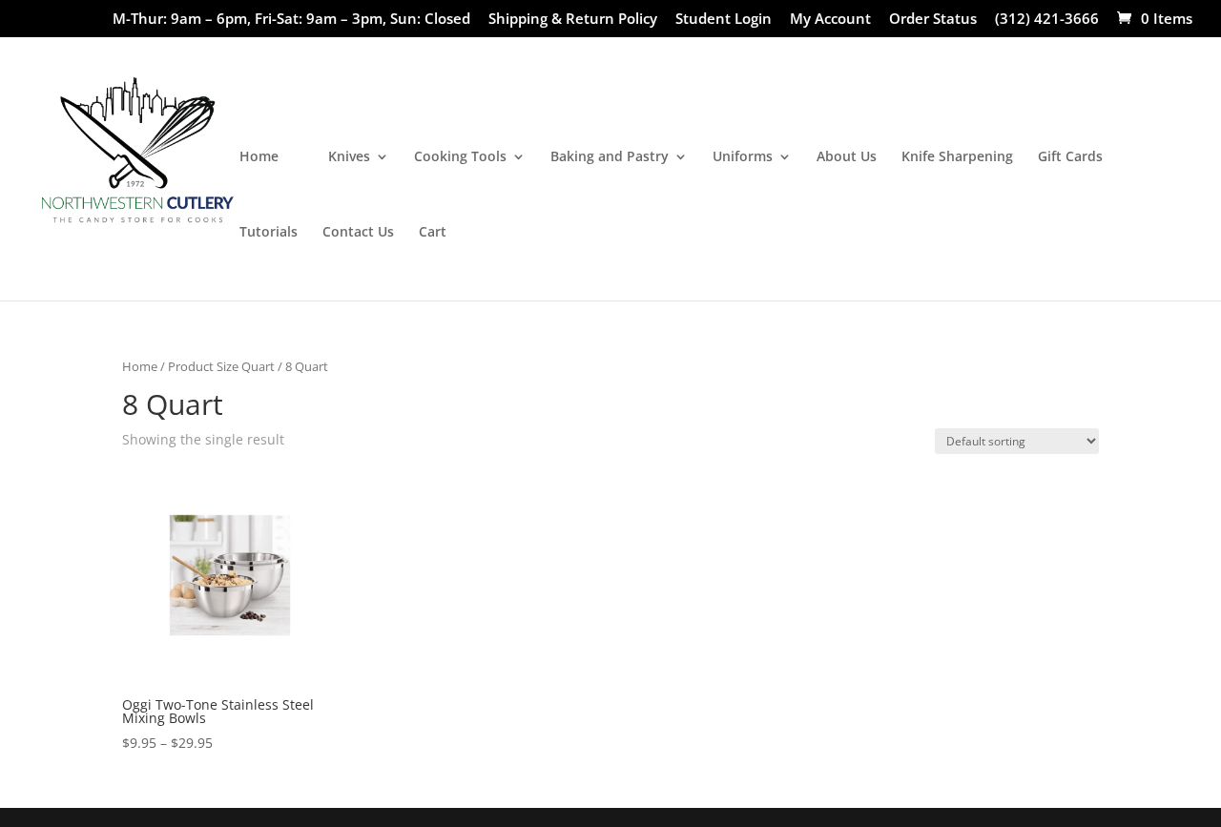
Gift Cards (1070, 157)
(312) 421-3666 (1047, 19)
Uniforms (743, 157)
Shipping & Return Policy (572, 19)
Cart (432, 232)
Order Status (933, 19)
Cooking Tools (460, 157)
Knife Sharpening (957, 157)
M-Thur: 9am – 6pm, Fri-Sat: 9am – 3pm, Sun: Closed (291, 19)
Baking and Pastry (609, 157)
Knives (349, 157)
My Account (830, 19)
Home (259, 157)
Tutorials (268, 232)
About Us (847, 157)
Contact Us (358, 232)
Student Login (723, 19)
